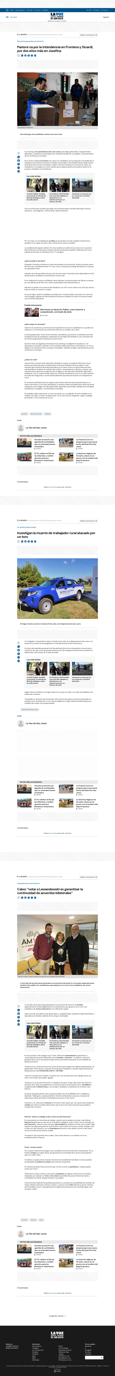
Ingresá (106, 17)
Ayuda (64, 1367)
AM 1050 (89, 10)
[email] (32, 55)
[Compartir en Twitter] (29, 55)
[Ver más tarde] (18, 55)
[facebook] (25, 55)
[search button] (7, 10)
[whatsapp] (22, 55)
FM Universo (104, 10)
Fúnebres (45, 10)
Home (12, 10)
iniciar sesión (52, 487)
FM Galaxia (96, 10)
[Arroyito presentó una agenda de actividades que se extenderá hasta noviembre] (24, 442)
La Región (29, 10)
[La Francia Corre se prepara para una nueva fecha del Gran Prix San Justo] (66, 442)
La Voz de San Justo (36, 427)
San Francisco (20, 10)
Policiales (37, 10)
